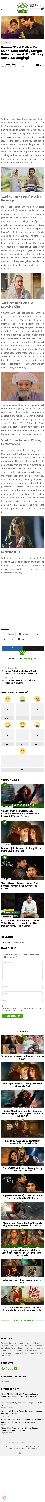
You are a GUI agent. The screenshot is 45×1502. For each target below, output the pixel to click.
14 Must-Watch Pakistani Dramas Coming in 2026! (22, 1057)
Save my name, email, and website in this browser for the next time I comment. (21, 1009)
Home (8, 1446)
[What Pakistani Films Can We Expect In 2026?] (22, 1268)
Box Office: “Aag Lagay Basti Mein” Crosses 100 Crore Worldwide (22, 1142)
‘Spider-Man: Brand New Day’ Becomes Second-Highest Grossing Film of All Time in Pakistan (20, 813)
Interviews (7, 916)
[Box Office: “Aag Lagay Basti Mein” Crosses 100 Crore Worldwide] (22, 1129)
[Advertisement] (22, 92)
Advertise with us (32, 1446)
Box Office (7, 807)
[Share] (12, 648)
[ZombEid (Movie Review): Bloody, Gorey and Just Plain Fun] (22, 1156)
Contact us (32, 1449)
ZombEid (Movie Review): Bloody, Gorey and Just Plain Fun (22, 1169)
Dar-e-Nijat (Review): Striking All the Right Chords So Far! (21, 850)
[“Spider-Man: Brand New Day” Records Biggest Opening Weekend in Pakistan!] (22, 1211)
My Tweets (5, 1382)
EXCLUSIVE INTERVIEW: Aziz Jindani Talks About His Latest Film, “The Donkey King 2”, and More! (20, 923)
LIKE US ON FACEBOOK (22, 1320)
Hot (4, 857)
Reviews (5, 844)
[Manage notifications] (4, 1498)
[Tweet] (33, 648)
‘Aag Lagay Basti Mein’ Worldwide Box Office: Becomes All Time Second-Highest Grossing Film (22, 1253)
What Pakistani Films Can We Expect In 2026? (22, 1281)
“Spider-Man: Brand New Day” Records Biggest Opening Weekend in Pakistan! (22, 1224)
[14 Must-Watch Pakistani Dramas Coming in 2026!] (22, 1044)
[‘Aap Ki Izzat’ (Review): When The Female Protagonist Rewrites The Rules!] (22, 868)
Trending (4, 784)
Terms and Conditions (17, 1449)
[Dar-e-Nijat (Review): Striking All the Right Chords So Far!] (22, 833)
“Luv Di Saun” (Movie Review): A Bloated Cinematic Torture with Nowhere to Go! (22, 1308)
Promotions (18, 1446)
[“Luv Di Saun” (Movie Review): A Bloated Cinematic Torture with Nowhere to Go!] (22, 1295)
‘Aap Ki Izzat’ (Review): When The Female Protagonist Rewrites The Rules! (19, 886)
